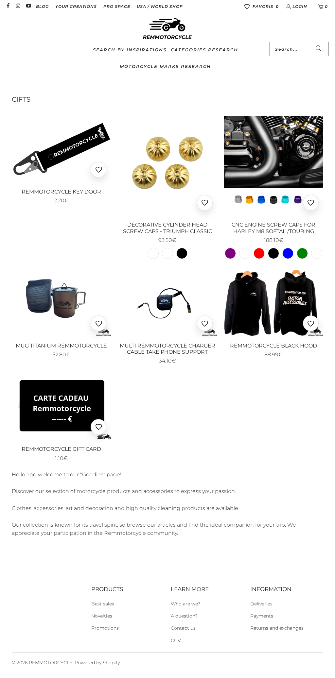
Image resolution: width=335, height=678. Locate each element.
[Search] (318, 49)
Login (299, 6)
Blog (42, 6)
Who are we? (185, 604)
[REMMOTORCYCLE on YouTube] (28, 6)
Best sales (102, 604)
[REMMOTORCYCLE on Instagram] (18, 6)
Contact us (183, 628)
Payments (261, 616)
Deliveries (261, 604)
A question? (184, 616)
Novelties (101, 616)
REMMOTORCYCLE (50, 663)
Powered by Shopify (97, 663)
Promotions (105, 628)
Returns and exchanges (277, 628)
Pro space (116, 6)
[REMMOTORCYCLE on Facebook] (7, 6)
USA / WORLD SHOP (160, 6)
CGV (176, 640)
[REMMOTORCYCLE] (167, 29)
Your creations (76, 6)
